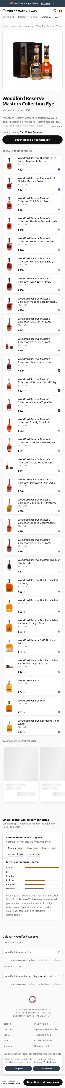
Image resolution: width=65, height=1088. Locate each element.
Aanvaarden (46, 1068)
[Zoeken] (55, 10)
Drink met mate (42, 1046)
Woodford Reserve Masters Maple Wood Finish (27, 976)
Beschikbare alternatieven (32, 139)
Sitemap (8, 1046)
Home (5, 26)
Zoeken (7, 1023)
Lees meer (57, 126)
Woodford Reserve (14, 952)
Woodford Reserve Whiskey (50, 26)
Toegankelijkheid (42, 1034)
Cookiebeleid (50, 1062)
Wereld (59, 17)
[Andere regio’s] (60, 11)
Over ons (8, 1029)
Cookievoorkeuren (43, 1040)
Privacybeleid (41, 1023)
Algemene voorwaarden (46, 1029)
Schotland (8, 17)
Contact (7, 1034)
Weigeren (18, 1068)
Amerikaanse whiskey (22, 26)
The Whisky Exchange (31, 132)
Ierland (22, 17)
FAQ (6, 1040)
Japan (34, 17)
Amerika (46, 17)
